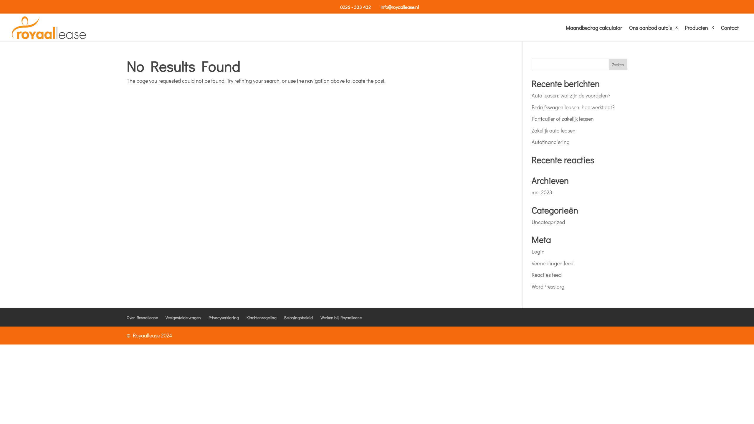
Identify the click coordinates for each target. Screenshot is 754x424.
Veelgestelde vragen (183, 317)
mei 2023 (542, 192)
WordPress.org (548, 286)
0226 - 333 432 (355, 7)
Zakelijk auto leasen (554, 130)
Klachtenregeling (262, 317)
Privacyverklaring (224, 317)
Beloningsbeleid (298, 317)
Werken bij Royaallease (341, 317)
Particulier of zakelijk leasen (563, 118)
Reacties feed (547, 274)
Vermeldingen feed (552, 263)
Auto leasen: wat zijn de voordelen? (571, 95)
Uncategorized (548, 222)
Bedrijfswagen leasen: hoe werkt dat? (573, 107)
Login (538, 251)
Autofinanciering (551, 141)
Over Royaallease (142, 317)
